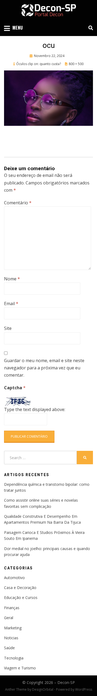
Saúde (9, 647)
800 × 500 (76, 64)
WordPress (83, 689)
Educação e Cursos (20, 597)
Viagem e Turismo (20, 667)
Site (8, 328)
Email (11, 303)
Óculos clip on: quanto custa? (38, 64)
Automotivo (14, 577)
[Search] (89, 28)
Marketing (13, 627)
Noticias (11, 637)
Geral (8, 617)
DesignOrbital (42, 689)
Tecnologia (13, 658)
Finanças (11, 607)
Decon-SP (66, 682)
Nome (12, 279)
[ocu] (48, 98)
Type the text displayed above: (34, 409)
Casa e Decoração (20, 587)
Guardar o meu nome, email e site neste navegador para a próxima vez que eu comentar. (44, 368)
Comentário (18, 203)
